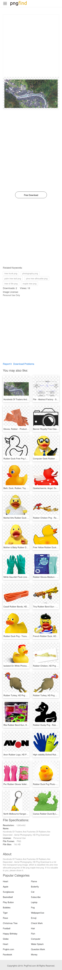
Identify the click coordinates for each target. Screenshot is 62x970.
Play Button (8, 902)
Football (6, 928)
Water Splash (37, 943)
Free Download (31, 194)
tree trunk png (10, 273)
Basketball (8, 896)
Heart (5, 881)
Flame (34, 881)
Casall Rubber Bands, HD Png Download (22, 606)
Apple (5, 886)
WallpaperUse (37, 912)
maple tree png (29, 283)
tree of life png (11, 283)
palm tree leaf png (12, 278)
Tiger (5, 912)
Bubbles (7, 907)
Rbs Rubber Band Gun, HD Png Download (22, 724)
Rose (5, 917)
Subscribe (36, 896)
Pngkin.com (8, 949)
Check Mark (37, 923)
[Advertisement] (31, 45)
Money (34, 954)
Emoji (33, 917)
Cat (32, 891)
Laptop (34, 902)
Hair (33, 928)
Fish (33, 933)
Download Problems (23, 364)
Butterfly (35, 886)
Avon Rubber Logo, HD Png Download (20, 754)
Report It (7, 364)
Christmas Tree (10, 923)
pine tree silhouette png (37, 278)
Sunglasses (8, 891)
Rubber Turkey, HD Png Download (19, 695)
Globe (6, 938)
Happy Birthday (10, 933)
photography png (30, 273)
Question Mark (38, 949)
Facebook (7, 954)
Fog (33, 907)
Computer (35, 938)
